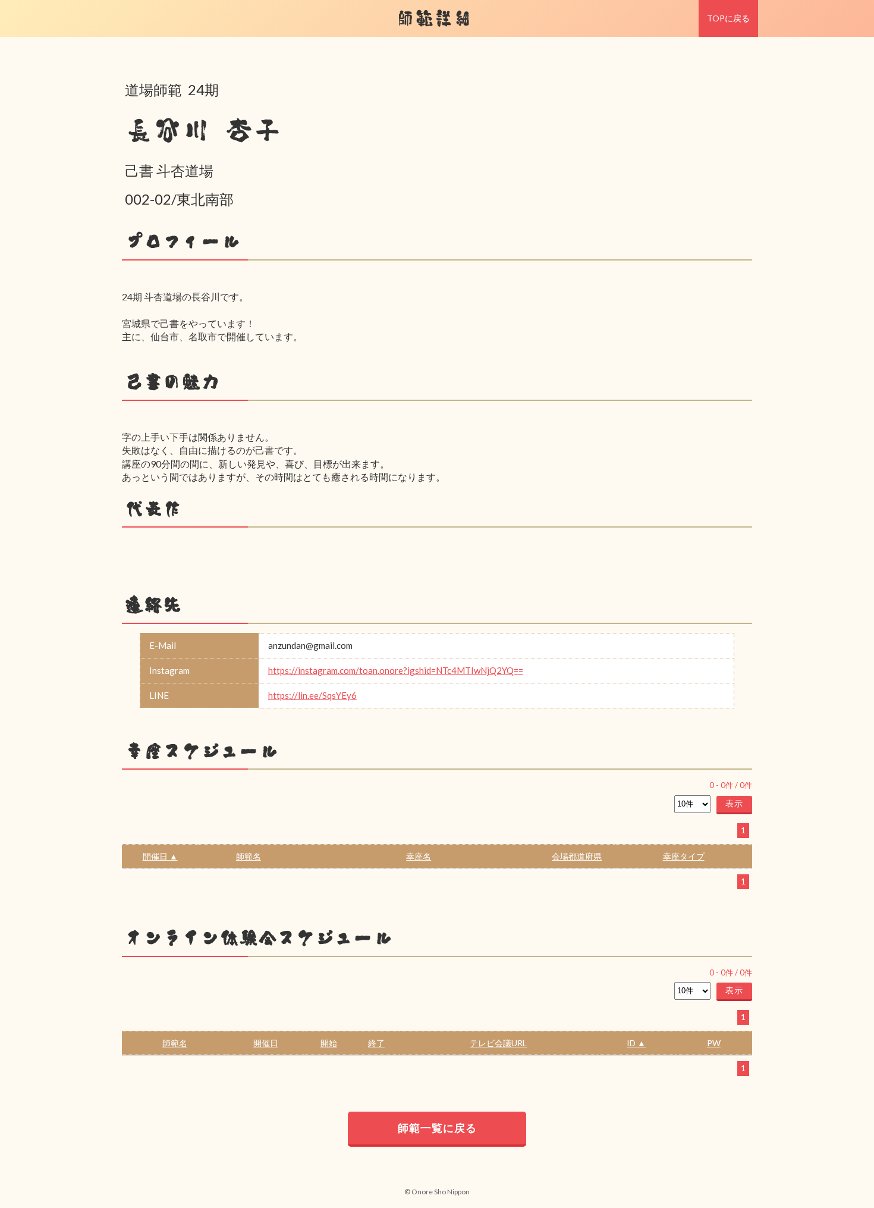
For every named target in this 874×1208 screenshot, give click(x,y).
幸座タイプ (684, 856)
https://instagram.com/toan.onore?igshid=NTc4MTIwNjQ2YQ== (395, 670)
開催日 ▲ (160, 856)
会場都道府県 (577, 856)
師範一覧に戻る (437, 1127)
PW (714, 1043)
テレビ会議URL (498, 1043)
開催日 (265, 1043)
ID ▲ (636, 1043)
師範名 (248, 856)
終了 (376, 1043)
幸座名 (418, 856)
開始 (328, 1043)
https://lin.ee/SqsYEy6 (312, 695)
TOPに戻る (728, 18)
